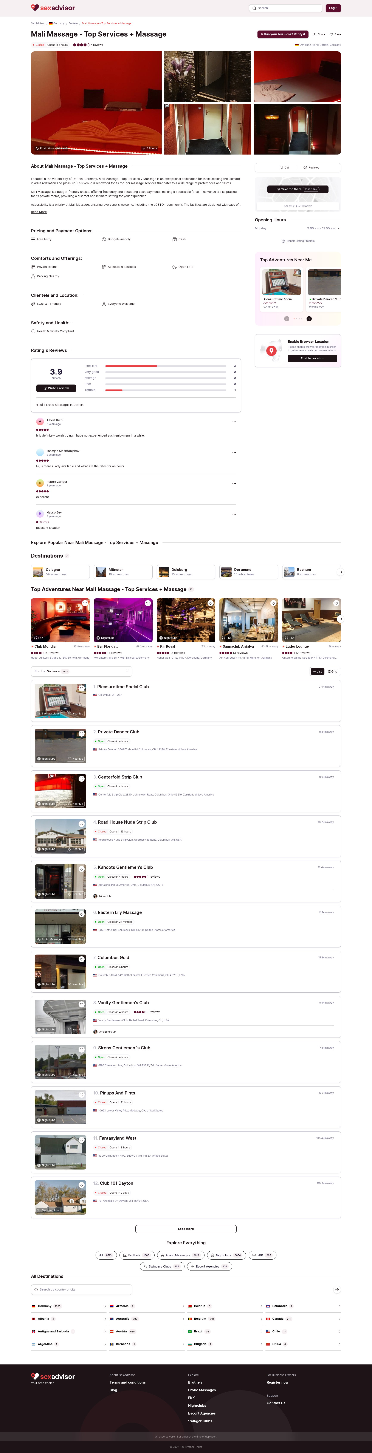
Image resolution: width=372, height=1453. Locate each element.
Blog (113, 1390)
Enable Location (312, 358)
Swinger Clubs (200, 1421)
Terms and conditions (128, 1382)
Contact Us (276, 1403)
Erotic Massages (202, 1390)
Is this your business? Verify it (283, 34)
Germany (59, 23)
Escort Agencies (202, 1413)
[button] (296, 318)
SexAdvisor (38, 23)
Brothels (195, 1382)
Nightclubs (197, 1405)
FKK (191, 1398)
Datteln (73, 23)
